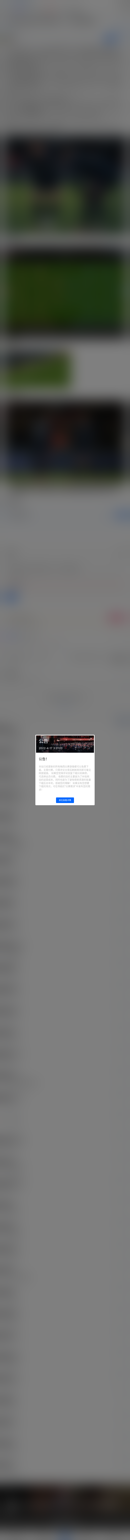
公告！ (44, 759)
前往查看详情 (65, 800)
